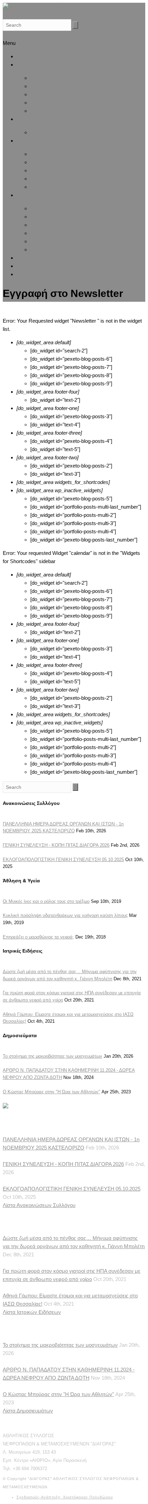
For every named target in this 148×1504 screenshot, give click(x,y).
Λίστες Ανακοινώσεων (52, 249)
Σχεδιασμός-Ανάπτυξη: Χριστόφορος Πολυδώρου (65, 1497)
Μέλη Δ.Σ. (40, 86)
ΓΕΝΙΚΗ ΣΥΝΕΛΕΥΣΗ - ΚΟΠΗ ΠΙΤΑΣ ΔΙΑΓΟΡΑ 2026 (56, 845)
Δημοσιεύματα (44, 217)
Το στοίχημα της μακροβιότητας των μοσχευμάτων (52, 1056)
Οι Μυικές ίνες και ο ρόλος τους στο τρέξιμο (46, 901)
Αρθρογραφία (30, 258)
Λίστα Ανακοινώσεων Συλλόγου (39, 1205)
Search (11, 35)
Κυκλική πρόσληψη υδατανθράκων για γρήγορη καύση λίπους (65, 915)
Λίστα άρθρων (44, 132)
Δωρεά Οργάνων (47, 241)
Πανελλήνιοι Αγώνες (50, 170)
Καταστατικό (42, 102)
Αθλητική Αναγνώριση (52, 111)
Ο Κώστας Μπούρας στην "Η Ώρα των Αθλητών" (51, 1091)
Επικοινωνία (29, 274)
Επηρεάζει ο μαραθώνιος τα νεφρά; (38, 937)
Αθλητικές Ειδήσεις (49, 225)
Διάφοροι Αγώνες (47, 154)
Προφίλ (24, 64)
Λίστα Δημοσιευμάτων (28, 1411)
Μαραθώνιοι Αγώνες (50, 162)
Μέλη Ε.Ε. (40, 94)
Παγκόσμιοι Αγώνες (50, 187)
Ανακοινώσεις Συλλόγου (54, 208)
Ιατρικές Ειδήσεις (47, 233)
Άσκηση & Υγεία (33, 119)
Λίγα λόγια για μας (49, 78)
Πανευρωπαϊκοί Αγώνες (54, 179)
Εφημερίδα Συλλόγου (38, 266)
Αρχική (23, 56)
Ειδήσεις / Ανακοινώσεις (41, 195)
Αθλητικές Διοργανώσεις (41, 141)
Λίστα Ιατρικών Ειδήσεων (32, 1312)
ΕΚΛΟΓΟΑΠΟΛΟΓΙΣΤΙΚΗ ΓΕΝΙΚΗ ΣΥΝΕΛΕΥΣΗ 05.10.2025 (63, 859)
